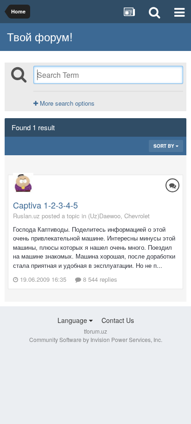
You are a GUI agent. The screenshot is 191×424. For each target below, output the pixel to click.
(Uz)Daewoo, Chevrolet (119, 215)
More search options (66, 103)
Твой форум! (40, 36)
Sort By (164, 146)
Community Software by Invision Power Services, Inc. (95, 339)
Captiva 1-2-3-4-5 (45, 205)
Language (73, 320)
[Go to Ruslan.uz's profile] (23, 183)
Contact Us (118, 320)
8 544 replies (99, 279)
